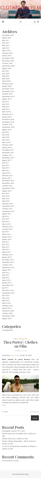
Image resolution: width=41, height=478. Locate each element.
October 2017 (7, 155)
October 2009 (7, 313)
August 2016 (6, 191)
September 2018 (8, 127)
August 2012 (6, 270)
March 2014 (6, 234)
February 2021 (7, 53)
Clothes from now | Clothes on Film (15, 439)
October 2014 (7, 229)
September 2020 (8, 66)
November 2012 (8, 262)
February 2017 (7, 175)
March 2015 (6, 224)
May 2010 (5, 298)
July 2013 (5, 242)
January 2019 (7, 117)
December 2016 (8, 180)
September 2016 (8, 188)
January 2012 (7, 283)
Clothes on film (20, 7)
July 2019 (5, 101)
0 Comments (34, 412)
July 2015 (5, 216)
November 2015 (8, 206)
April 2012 (5, 278)
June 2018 (5, 135)
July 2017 (5, 163)
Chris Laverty (15, 355)
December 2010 (8, 290)
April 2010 (5, 300)
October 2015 (7, 209)
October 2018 (7, 124)
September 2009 (8, 316)
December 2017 (8, 150)
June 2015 (5, 219)
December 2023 (8, 35)
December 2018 (8, 119)
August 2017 (6, 160)
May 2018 (5, 137)
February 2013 (7, 255)
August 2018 (6, 130)
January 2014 (7, 237)
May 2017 (5, 168)
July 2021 (5, 40)
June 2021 (5, 43)
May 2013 (5, 247)
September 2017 (8, 158)
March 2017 (6, 173)
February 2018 (7, 145)
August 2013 (6, 239)
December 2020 (8, 58)
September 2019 (8, 96)
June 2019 (5, 104)
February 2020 (7, 84)
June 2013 (5, 244)
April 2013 (5, 249)
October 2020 (7, 63)
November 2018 (8, 122)
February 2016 (7, 204)
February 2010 (7, 306)
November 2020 (8, 61)
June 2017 (5, 165)
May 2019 (5, 107)
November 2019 (8, 91)
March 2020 (6, 81)
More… (4, 405)
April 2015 (5, 221)
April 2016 (5, 201)
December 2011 (8, 285)
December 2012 (8, 260)
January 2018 (7, 147)
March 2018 (6, 142)
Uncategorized (7, 330)
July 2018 (5, 132)
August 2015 (6, 214)
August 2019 (6, 99)
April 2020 (5, 79)
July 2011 (5, 288)
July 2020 (5, 71)
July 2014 (5, 232)
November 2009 (8, 311)
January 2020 (7, 86)
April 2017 (5, 170)
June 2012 (5, 272)
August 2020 (6, 68)
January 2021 (7, 55)
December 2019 (8, 89)
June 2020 (5, 73)
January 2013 (7, 257)
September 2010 (8, 293)
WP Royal (25, 474)
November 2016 (8, 183)
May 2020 (5, 76)
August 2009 (6, 318)
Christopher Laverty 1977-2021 (13, 431)
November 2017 (8, 152)
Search (34, 418)
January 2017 (7, 178)
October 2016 (7, 186)
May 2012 (5, 275)
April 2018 (5, 140)
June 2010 (5, 295)
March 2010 (6, 303)
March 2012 (6, 280)
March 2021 (6, 50)
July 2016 (5, 193)
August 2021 (6, 38)
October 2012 (7, 265)
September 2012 (8, 267)
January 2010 (7, 308)
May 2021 (5, 45)
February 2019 (7, 114)
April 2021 (5, 48)
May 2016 (5, 198)
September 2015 (8, 211)
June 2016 (5, 196)
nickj (6, 412)
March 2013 (6, 252)
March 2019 (6, 112)
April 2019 (5, 109)
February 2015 (7, 226)
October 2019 (7, 94)
